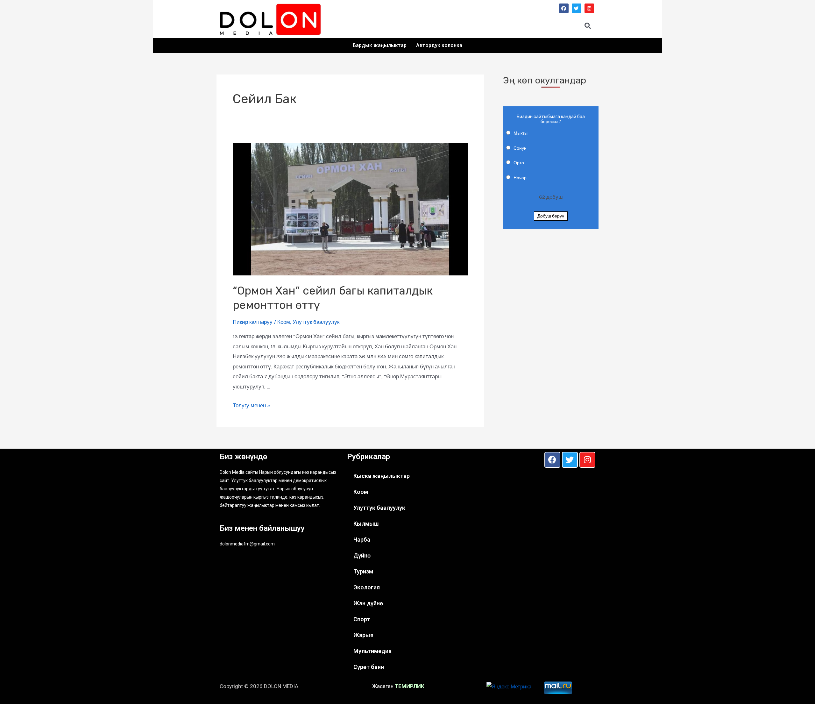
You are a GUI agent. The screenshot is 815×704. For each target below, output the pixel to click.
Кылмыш (366, 523)
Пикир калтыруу (253, 322)
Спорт (361, 619)
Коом (283, 322)
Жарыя (363, 635)
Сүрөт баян (368, 667)
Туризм (363, 571)
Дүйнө (362, 555)
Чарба (361, 539)
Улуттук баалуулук (316, 322)
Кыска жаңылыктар (381, 476)
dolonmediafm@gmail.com (247, 543)
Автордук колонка (439, 45)
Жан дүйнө (368, 603)
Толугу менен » (251, 405)
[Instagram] (589, 8)
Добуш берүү (550, 216)
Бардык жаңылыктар (380, 45)
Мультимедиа (372, 651)
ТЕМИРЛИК (409, 686)
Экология (366, 587)
